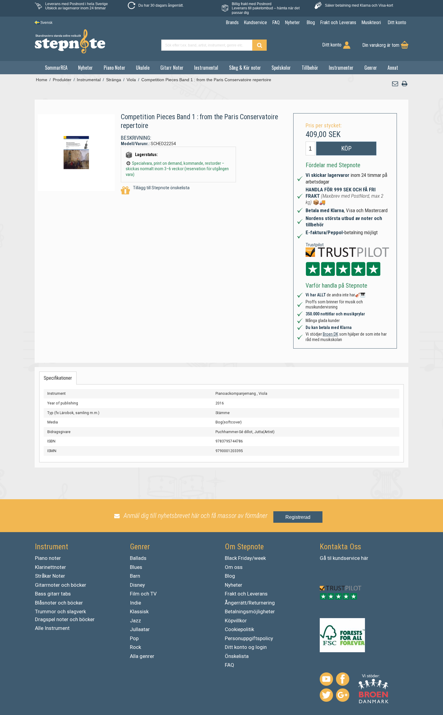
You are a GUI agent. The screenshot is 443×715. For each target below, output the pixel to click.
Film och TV (143, 594)
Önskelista (237, 656)
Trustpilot (315, 244)
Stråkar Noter (50, 576)
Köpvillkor (236, 621)
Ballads (138, 558)
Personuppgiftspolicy (249, 638)
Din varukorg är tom (380, 45)
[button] (395, 84)
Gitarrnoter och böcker (60, 585)
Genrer (370, 67)
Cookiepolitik (239, 629)
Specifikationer (58, 378)
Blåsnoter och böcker (59, 603)
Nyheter (85, 67)
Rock (135, 647)
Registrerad (297, 517)
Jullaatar (140, 629)
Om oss (234, 567)
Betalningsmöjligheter (250, 611)
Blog (230, 576)
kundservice (346, 558)
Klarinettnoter (50, 567)
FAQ (229, 665)
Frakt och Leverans (246, 594)
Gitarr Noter (172, 67)
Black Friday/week (245, 558)
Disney (137, 585)
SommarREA (56, 67)
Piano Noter (114, 67)
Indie (135, 603)
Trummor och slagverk (60, 611)
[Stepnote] (70, 41)
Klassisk (139, 611)
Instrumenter (341, 67)
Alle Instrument (52, 628)
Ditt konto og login (246, 647)
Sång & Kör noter (245, 67)
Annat (393, 67)
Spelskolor (281, 67)
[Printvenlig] (404, 84)
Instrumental (206, 67)
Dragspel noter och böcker (65, 619)
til (329, 558)
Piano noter (48, 558)
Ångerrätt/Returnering (250, 603)
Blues (136, 567)
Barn (135, 576)
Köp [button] (346, 148)
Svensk (45, 23)
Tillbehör (310, 67)
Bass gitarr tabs (53, 594)
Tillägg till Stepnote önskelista (161, 187)
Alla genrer (142, 656)
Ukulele (142, 67)
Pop (134, 638)
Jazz (135, 621)
